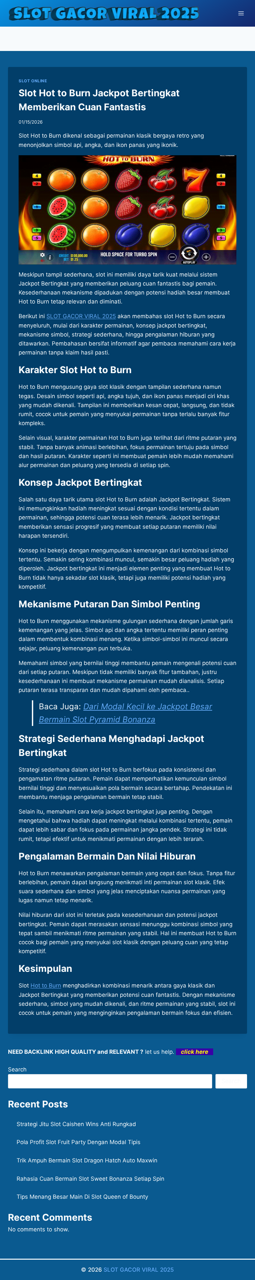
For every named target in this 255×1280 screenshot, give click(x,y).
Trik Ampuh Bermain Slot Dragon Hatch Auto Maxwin (87, 1160)
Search (17, 1069)
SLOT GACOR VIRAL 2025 (139, 1269)
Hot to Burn (46, 985)
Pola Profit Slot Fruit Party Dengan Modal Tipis (78, 1142)
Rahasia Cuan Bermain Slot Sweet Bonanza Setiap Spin (90, 1178)
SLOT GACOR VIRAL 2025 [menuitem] (81, 316)
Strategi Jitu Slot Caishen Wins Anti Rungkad (76, 1124)
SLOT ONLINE (33, 80)
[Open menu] (241, 13)
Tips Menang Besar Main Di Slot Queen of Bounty (82, 1196)
